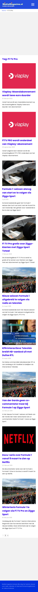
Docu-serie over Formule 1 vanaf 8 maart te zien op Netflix (17, 458)
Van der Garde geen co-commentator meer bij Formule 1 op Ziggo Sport (16, 404)
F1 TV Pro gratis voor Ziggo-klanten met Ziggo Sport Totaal (17, 247)
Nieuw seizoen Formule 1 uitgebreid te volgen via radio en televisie (16, 299)
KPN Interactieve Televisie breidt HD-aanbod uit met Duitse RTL (17, 352)
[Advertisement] (19, 34)
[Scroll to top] (35, 589)
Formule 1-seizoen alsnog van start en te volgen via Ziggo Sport (16, 193)
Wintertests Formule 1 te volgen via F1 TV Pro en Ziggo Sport (18, 511)
